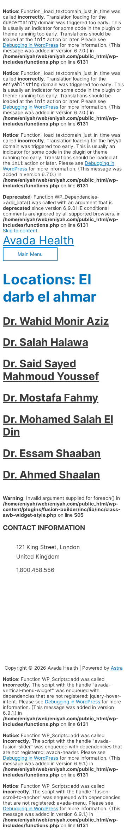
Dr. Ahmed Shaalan (51, 474)
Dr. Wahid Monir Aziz (56, 321)
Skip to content (20, 230)
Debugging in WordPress (30, 45)
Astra (117, 668)
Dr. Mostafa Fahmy (50, 397)
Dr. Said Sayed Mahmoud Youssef (51, 369)
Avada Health (38, 240)
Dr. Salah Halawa (45, 342)
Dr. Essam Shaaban (52, 453)
